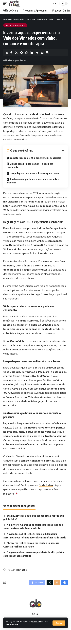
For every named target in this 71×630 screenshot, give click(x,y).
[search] (48, 3)
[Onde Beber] (14, 3)
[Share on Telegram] (37, 52)
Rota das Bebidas (15, 25)
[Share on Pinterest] (21, 52)
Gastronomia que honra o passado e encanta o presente (33, 181)
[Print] (47, 52)
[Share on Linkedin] (31, 52)
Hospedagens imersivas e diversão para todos (34, 173)
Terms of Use (12, 624)
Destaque (21, 569)
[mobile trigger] (6, 3)
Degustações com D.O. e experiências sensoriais (35, 157)
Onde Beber (46, 485)
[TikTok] (37, 614)
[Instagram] (33, 614)
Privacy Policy (38, 621)
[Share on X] (16, 52)
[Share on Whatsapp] (26, 52)
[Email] (42, 52)
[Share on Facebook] (11, 52)
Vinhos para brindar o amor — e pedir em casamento (30, 165)
